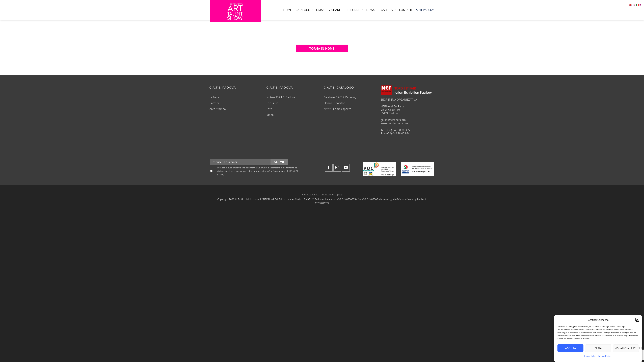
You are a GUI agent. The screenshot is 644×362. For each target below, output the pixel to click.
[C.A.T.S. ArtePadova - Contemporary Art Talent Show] (235, 11)
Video (270, 115)
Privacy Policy (604, 355)
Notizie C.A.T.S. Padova (280, 97)
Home (287, 10)
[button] (637, 319)
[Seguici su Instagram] (337, 168)
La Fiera (214, 97)
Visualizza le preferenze (627, 348)
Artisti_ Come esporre (337, 109)
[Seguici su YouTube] (346, 168)
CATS (319, 10)
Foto (269, 109)
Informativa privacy (258, 167)
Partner (214, 103)
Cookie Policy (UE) (331, 194)
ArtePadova (425, 10)
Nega (598, 348)
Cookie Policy (590, 355)
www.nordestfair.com (394, 123)
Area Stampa (217, 109)
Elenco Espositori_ (335, 103)
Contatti (405, 10)
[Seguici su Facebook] (329, 168)
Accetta (570, 348)
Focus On (272, 103)
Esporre (353, 10)
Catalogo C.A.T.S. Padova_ (340, 97)
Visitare (335, 10)
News (370, 10)
